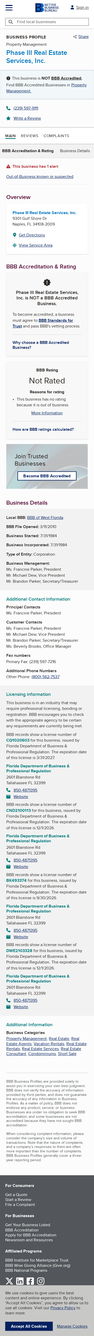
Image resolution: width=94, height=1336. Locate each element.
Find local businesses (36, 22)
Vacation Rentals (49, 1044)
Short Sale (67, 1054)
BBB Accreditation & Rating (28, 151)
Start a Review (18, 1200)
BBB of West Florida (45, 518)
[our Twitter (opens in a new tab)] (9, 1284)
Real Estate (59, 1039)
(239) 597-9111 (26, 108)
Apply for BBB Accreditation (30, 1235)
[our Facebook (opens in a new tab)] (30, 1284)
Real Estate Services (40, 1049)
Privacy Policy (62, 1308)
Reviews (29, 135)
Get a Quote (16, 1195)
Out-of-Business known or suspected (39, 176)
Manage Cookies (72, 1326)
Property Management (26, 1039)
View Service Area (35, 245)
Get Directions (32, 235)
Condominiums (42, 1054)
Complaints (56, 135)
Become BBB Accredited (46, 476)
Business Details (75, 151)
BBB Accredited (66, 78)
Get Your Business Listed (27, 1225)
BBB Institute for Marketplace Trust (36, 1260)
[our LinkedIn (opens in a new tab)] (20, 1284)
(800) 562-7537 (46, 677)
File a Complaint (20, 1204)
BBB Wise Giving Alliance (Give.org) (37, 1265)
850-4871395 (25, 790)
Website (21, 796)
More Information (47, 413)
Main (10, 136)
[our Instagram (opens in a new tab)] (41, 1284)
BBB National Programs (26, 1270)
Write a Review (27, 118)
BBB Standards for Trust (43, 323)
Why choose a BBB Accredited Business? (41, 344)
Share (83, 37)
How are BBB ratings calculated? (43, 429)
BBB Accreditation (22, 1230)
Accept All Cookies (29, 1326)
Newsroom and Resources (29, 1240)
